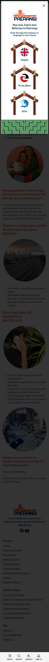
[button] (10, 657)
